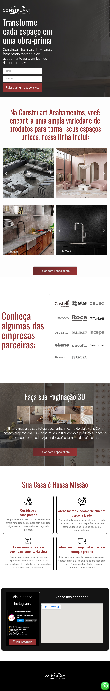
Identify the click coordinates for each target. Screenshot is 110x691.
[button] (6, 173)
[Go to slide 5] (33, 197)
